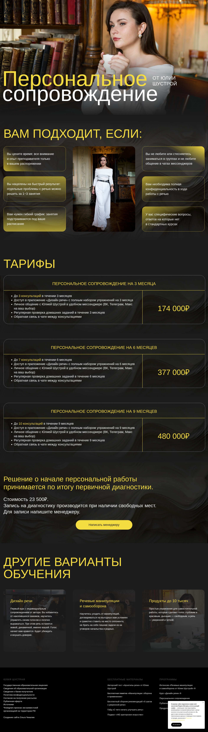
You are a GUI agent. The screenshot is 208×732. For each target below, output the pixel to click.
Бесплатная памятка (117, 693)
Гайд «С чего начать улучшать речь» (125, 710)
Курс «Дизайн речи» (169, 693)
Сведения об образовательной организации (25, 688)
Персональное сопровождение (174, 698)
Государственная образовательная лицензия (25, 685)
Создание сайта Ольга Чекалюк (18, 717)
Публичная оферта (12, 701)
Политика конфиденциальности (19, 695)
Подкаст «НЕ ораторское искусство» (125, 714)
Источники (8, 704)
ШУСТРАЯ (16, 8)
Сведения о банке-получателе (18, 691)
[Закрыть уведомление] (203, 702)
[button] (104, 525)
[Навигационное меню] (204, 3)
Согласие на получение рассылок (20, 698)
